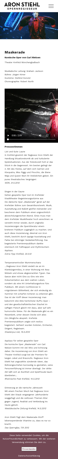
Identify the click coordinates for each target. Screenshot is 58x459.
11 (35, 36)
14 (42, 36)
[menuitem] (50, 6)
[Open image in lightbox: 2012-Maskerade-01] (55, 36)
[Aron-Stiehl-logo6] (24, 6)
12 (37, 36)
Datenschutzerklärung (29, 455)
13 (40, 36)
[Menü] (50, 6)
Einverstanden (29, 449)
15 (44, 36)
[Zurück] (6, 25)
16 (47, 36)
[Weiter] (51, 25)
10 (33, 36)
